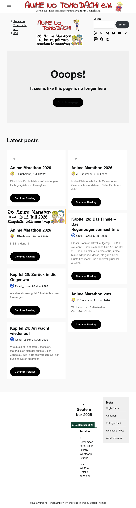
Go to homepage (68, 102)
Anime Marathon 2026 (30, 167)
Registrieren (112, 408)
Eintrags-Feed (113, 423)
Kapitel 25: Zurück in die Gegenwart (33, 276)
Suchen (98, 18)
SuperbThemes (98, 502)
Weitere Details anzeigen (85, 472)
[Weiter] (94, 409)
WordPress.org (114, 438)
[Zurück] (73, 409)
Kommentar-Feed (115, 430)
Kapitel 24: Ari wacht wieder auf (29, 330)
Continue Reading (25, 198)
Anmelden (111, 415)
